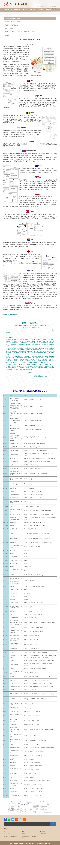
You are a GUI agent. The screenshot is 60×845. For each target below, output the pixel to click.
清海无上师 (8, 10)
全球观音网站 (43, 831)
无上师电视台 (6, 831)
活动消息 (49, 10)
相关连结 (8, 13)
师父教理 (41, 10)
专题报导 (32, 10)
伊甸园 (23, 831)
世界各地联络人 (43, 834)
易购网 (23, 834)
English (36, 6)
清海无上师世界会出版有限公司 (10, 836)
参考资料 (7, 35)
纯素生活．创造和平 (20, 10)
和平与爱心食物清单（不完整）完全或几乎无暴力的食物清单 (20, 31)
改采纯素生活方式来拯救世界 (12, 21)
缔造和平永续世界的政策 (11, 25)
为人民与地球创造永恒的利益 (12, 18)
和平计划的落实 (9, 28)
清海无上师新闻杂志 (8, 834)
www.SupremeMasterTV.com (22, 362)
